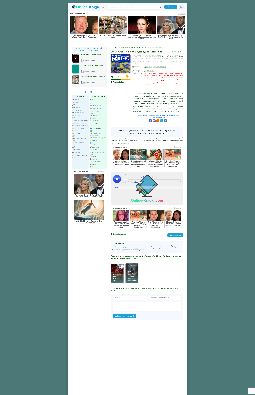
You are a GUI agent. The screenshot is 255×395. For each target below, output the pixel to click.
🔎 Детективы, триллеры (95, 114)
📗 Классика (76, 107)
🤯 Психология (77, 115)
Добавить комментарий (124, 316)
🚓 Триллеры (76, 147)
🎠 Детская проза (78, 128)
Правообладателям (119, 234)
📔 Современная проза (80, 125)
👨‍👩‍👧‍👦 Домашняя (76, 136)
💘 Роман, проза (95, 108)
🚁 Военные (76, 149)
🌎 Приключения (95, 128)
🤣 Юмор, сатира (96, 118)
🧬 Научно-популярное (98, 138)
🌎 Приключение (78, 112)
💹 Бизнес (93, 131)
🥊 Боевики (76, 99)
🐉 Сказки (75, 118)
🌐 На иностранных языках (96, 143)
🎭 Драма (75, 131)
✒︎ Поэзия (93, 126)
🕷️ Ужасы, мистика (96, 103)
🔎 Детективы (77, 105)
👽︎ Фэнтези (76, 158)
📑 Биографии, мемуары (95, 155)
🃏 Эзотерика (94, 111)
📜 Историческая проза (78, 143)
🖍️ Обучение (94, 147)
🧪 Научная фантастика (80, 120)
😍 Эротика (76, 133)
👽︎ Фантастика (95, 100)
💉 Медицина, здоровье (98, 152)
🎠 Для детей (94, 120)
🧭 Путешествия (95, 161)
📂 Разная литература (79, 155)
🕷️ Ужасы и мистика (79, 123)
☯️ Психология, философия (95, 134)
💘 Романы (75, 102)
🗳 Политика (76, 152)
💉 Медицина (76, 110)
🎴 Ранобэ (93, 159)
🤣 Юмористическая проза (79, 139)
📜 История (94, 123)
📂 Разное (93, 140)
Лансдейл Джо (118, 82)
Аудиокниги (164, 56)
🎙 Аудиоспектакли (96, 105)
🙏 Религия (94, 149)
